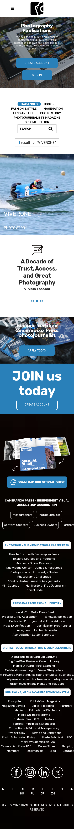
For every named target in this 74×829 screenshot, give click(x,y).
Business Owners (45, 525)
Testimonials (34, 751)
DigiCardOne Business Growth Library (34, 661)
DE (42, 789)
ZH (53, 793)
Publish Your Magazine (45, 701)
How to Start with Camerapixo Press (34, 554)
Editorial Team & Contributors (34, 719)
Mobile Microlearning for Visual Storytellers (34, 670)
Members (13, 751)
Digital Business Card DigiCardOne (34, 656)
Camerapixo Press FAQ (16, 746)
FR (32, 789)
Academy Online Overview (34, 563)
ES (22, 789)
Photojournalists (49, 515)
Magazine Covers (13, 705)
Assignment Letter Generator (37, 630)
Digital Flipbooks (42, 705)
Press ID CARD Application (19, 616)
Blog (53, 751)
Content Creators (16, 525)
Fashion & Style (23, 108)
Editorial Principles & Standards (34, 723)
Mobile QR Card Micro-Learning (34, 665)
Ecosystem (15, 701)
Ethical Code (34, 590)
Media (19, 710)
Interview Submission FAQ (37, 742)
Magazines (29, 104)
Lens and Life (23, 113)
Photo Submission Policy (18, 737)
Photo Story (50, 113)
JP (42, 793)
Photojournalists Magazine (37, 117)
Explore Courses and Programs (34, 558)
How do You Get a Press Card (34, 612)
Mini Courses (10, 585)
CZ (72, 789)
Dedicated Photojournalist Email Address (37, 621)
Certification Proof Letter (53, 625)
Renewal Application (58, 616)
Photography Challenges (34, 576)
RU (32, 793)
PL (12, 789)
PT (61, 789)
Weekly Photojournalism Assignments (34, 581)
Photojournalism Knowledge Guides (34, 572)
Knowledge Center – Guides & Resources (34, 567)
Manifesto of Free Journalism (46, 585)
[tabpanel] (37, 274)
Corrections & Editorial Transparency (34, 728)
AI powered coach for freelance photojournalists (40, 679)
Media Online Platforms (34, 714)
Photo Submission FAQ (57, 737)
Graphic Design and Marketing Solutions (37, 683)
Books (49, 104)
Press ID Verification (16, 625)
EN (2, 789)
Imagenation (53, 108)
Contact (68, 751)
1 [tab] (37, 361)
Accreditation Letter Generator (34, 634)
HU (22, 793)
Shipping (67, 746)
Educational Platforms (44, 710)
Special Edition (37, 122)
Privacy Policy (16, 733)
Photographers (22, 515)
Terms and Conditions (46, 733)
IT (52, 789)
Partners (66, 705)
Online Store (46, 746)
